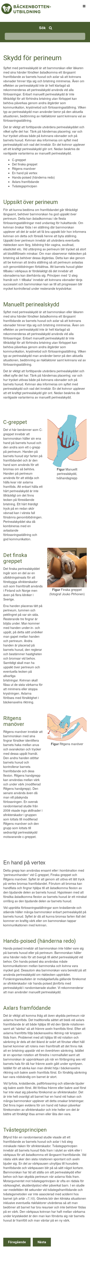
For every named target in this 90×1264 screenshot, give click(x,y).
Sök (42, 27)
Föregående (17, 1242)
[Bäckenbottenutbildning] (17, 6)
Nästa (42, 1242)
